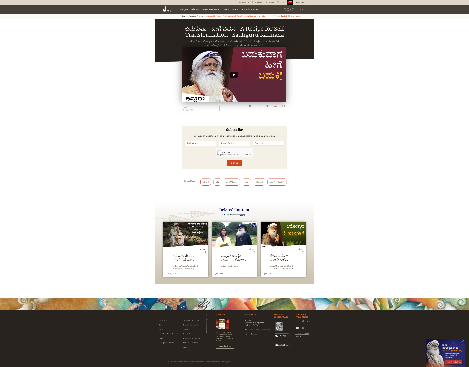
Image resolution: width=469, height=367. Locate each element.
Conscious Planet (250, 9)
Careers (186, 347)
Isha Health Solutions (192, 338)
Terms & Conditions (213, 362)
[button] (234, 74)
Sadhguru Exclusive (167, 343)
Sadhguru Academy (191, 320)
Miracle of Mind (165, 320)
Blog (160, 325)
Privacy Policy (226, 362)
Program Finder (290, 10)
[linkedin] (275, 106)
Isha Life (186, 334)
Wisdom (195, 9)
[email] (283, 106)
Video (201, 16)
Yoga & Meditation (211, 9)
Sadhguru (183, 9)
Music (161, 329)
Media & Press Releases (168, 334)
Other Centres (251, 334)
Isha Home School (190, 325)
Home (183, 16)
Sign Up (303, 2)
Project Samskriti (190, 343)
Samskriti (187, 329)
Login (297, 2)
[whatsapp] (250, 106)
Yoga (161, 338)
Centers (236, 9)
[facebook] (259, 106)
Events (226, 9)
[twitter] (267, 106)
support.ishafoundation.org (259, 329)
